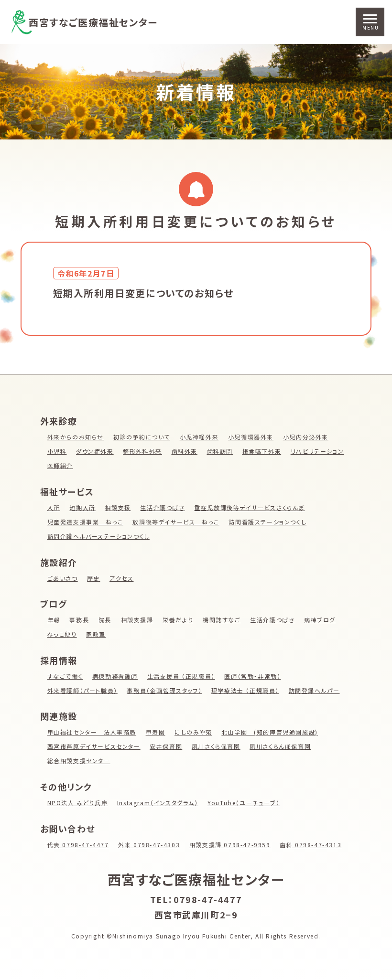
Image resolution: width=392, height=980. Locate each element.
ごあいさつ (62, 578)
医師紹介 (60, 465)
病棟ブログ (320, 620)
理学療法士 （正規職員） (245, 690)
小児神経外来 (199, 437)
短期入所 (82, 507)
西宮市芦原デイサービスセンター (94, 746)
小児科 (57, 451)
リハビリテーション (317, 451)
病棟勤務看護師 (115, 676)
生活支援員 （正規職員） (181, 676)
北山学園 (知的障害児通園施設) (269, 732)
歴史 (93, 578)
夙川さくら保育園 (216, 746)
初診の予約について (141, 437)
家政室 (96, 634)
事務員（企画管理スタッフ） (164, 690)
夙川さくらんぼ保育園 (280, 746)
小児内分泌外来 (305, 437)
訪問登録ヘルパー (314, 690)
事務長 (79, 620)
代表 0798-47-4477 (78, 845)
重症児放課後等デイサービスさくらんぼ (249, 507)
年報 (53, 620)
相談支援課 (137, 620)
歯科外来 (184, 451)
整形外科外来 (142, 451)
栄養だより (178, 620)
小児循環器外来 (250, 437)
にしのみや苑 (193, 732)
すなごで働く (65, 676)
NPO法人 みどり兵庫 (77, 803)
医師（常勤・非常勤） (252, 676)
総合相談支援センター (78, 760)
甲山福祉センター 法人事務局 (91, 732)
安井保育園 (166, 746)
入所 (53, 507)
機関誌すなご (222, 620)
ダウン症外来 (95, 451)
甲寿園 (155, 732)
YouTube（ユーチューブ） (243, 803)
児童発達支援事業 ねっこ (85, 522)
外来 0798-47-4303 (149, 845)
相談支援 (118, 507)
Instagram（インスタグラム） (157, 803)
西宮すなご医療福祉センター (93, 22)
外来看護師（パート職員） (82, 690)
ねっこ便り (62, 634)
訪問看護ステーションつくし (267, 522)
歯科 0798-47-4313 (310, 845)
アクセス (121, 578)
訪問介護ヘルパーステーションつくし (98, 536)
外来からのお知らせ (75, 437)
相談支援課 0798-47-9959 (230, 845)
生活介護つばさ (162, 507)
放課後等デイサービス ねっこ (175, 522)
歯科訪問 (220, 451)
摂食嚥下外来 (262, 451)
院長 (104, 620)
